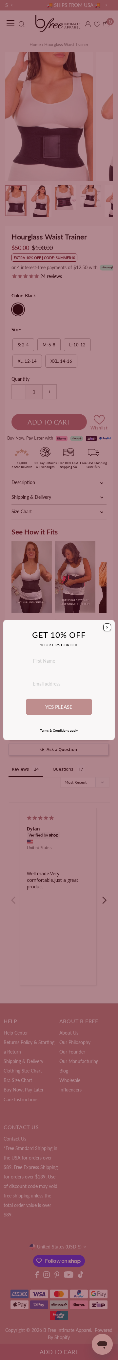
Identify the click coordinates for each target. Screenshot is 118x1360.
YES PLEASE (58, 707)
